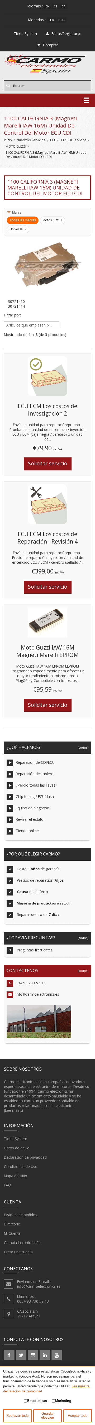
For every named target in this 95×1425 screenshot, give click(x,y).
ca (63, 6)
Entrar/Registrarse (66, 33)
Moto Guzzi (52, 220)
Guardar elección (47, 1415)
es (55, 6)
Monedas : (37, 19)
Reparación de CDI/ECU (35, 762)
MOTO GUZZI (16, 146)
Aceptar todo (77, 1416)
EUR (51, 20)
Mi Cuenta (12, 1233)
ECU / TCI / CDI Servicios (68, 140)
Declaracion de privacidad (25, 1157)
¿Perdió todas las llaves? (36, 785)
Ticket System (15, 1138)
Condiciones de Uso (20, 1166)
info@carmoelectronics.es (37, 994)
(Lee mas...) (13, 1110)
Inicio (8, 140)
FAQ (7, 1185)
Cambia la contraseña (22, 1242)
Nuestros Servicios (31, 140)
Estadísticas (37, 1401)
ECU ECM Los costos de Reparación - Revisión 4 (47, 537)
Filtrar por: (12, 315)
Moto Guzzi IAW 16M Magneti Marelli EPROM (47, 651)
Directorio (12, 1224)
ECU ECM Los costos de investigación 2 (47, 409)
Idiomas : (35, 5)
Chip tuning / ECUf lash (35, 796)
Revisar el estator (30, 819)
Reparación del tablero (35, 773)
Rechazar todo (17, 1416)
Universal (18, 229)
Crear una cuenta (18, 1251)
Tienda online (27, 830)
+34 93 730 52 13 (30, 982)
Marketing (63, 1401)
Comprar (50, 44)
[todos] (82, 747)
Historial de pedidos (20, 1214)
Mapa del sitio (15, 1175)
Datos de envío (17, 1147)
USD (61, 20)
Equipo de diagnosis (33, 807)
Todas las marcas (23, 220)
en (48, 6)
